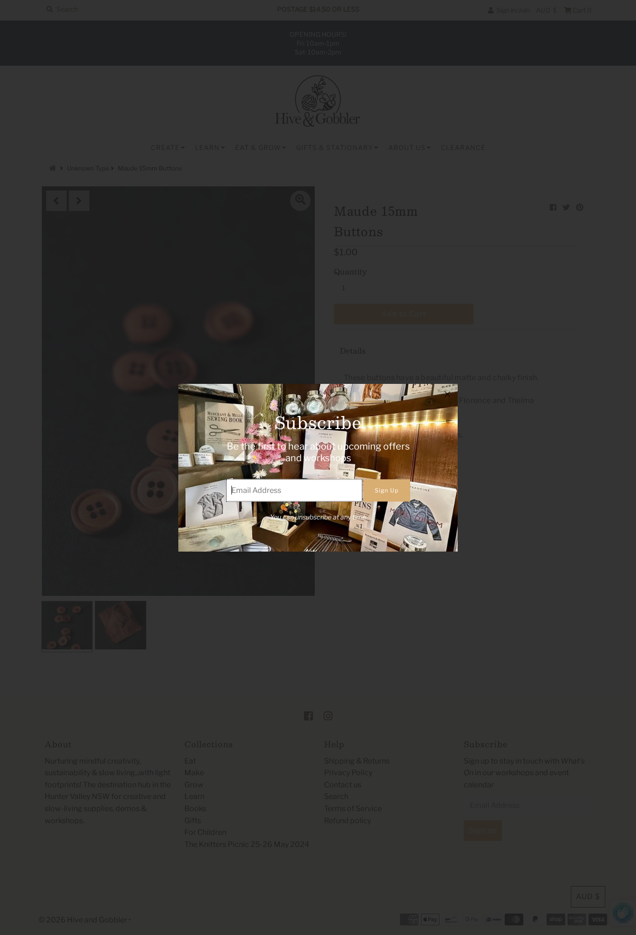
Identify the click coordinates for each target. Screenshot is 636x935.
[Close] (447, 394)
